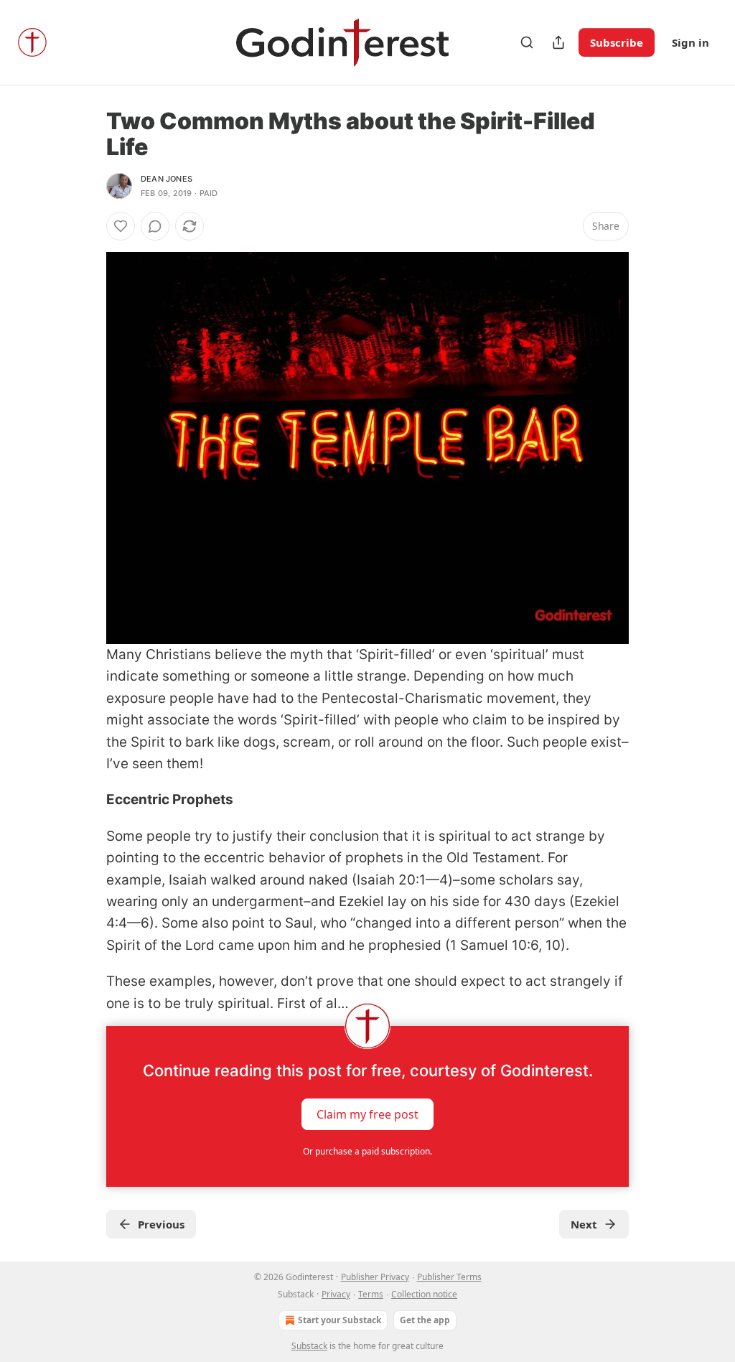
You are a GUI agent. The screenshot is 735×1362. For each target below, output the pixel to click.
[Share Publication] (558, 42)
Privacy (336, 1294)
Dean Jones (166, 179)
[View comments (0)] (155, 226)
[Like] (120, 226)
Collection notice (424, 1294)
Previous (161, 1224)
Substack (309, 1346)
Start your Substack (339, 1320)
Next (584, 1224)
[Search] (526, 42)
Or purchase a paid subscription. (367, 1151)
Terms (370, 1294)
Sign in (690, 42)
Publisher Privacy (375, 1277)
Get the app (425, 1320)
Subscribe (616, 42)
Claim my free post (367, 1114)
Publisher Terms (449, 1277)
